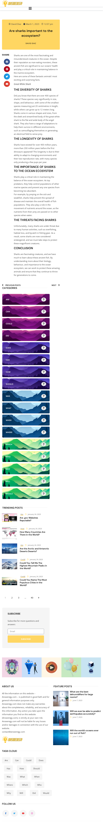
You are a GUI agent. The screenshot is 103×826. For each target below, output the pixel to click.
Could (23, 559)
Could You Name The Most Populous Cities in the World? (33, 582)
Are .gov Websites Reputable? (29, 519)
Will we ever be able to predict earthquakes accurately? (85, 712)
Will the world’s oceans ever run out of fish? (84, 732)
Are (22, 514)
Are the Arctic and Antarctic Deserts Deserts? (34, 550)
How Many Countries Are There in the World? (32, 533)
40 (32, 597)
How (22, 528)
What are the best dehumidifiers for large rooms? (81, 694)
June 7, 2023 (77, 700)
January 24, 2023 (34, 514)
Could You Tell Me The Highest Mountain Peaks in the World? (33, 566)
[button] (7, 62)
